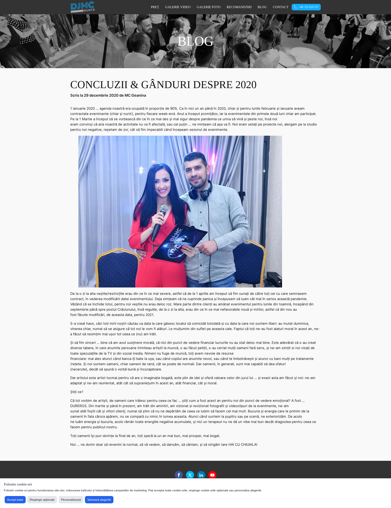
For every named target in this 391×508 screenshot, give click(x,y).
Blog (262, 7)
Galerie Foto (209, 7)
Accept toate (15, 499)
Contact (281, 7)
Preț (155, 7)
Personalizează (71, 499)
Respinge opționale (42, 499)
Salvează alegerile (99, 499)
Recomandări (239, 7)
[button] (306, 7)
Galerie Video (178, 7)
